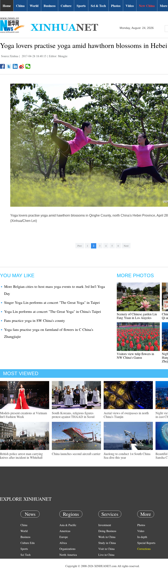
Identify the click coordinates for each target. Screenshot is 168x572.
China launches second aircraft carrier (76, 454)
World (34, 5)
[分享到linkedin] (15, 66)
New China (147, 5)
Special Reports (146, 543)
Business (50, 5)
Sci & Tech (98, 5)
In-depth (142, 537)
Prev (79, 245)
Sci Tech (25, 555)
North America (68, 555)
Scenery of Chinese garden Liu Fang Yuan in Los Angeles (137, 316)
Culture (66, 5)
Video (130, 5)
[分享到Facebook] (2, 66)
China (20, 5)
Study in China (107, 543)
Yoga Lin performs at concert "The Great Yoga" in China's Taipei (52, 311)
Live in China (106, 555)
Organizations (67, 549)
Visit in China (106, 549)
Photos (115, 5)
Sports (81, 5)
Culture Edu (27, 543)
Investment (104, 525)
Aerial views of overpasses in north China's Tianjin (126, 415)
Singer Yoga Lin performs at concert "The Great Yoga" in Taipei (52, 302)
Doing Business (107, 531)
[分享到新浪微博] (21, 66)
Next (126, 245)
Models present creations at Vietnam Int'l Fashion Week (23, 415)
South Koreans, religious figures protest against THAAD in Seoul (73, 415)
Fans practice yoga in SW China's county (34, 320)
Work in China (106, 537)
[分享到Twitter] (8, 66)
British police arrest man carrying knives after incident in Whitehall (21, 456)
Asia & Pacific (67, 525)
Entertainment (28, 567)
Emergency (104, 561)
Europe (63, 537)
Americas (64, 531)
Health (24, 561)
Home (7, 5)
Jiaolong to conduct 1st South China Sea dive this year (127, 456)
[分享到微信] (28, 66)
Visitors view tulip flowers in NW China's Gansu (135, 356)
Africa (63, 543)
